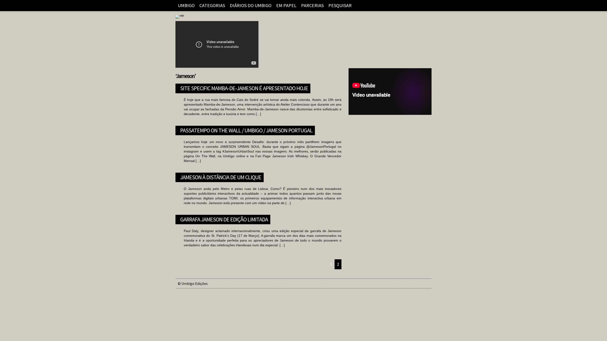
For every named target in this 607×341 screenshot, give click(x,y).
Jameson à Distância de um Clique (220, 177)
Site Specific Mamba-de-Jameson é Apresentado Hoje (244, 88)
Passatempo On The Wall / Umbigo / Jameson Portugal (246, 130)
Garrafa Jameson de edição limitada (224, 219)
